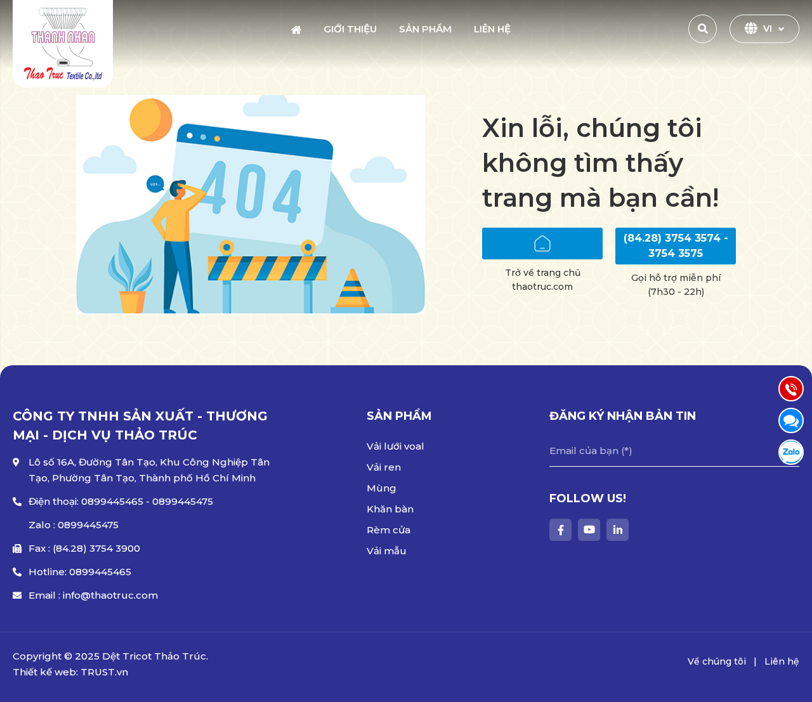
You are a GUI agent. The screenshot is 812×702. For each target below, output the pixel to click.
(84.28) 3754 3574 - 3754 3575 (676, 245)
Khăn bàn (390, 509)
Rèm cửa (388, 530)
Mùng (381, 488)
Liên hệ (492, 29)
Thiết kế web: (45, 672)
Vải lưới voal (395, 446)
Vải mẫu (387, 551)
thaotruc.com (542, 286)
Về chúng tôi (717, 661)
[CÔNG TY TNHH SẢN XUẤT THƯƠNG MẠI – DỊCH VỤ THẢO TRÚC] (63, 44)
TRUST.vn (104, 672)
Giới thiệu (350, 29)
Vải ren (384, 467)
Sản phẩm (425, 29)
